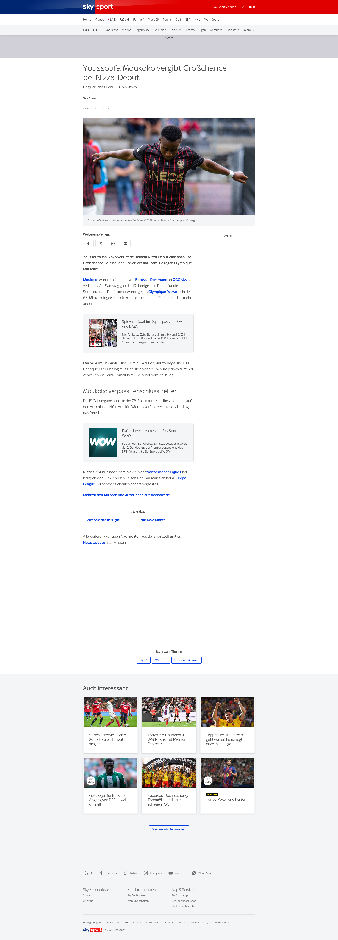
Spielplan (160, 30)
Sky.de (86, 895)
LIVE (113, 19)
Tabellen (176, 30)
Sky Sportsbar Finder (184, 901)
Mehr (247, 30)
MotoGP (153, 19)
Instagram (156, 873)
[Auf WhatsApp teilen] (113, 243)
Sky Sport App (180, 895)
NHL (197, 19)
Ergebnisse (142, 30)
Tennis (167, 19)
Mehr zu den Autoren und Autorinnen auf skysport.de (126, 495)
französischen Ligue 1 (163, 472)
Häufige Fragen (92, 922)
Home (87, 19)
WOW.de (88, 901)
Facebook (111, 873)
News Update (94, 542)
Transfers (232, 30)
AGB (126, 922)
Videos (99, 19)
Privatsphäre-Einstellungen (195, 922)
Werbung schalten (138, 901)
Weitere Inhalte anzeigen (169, 829)
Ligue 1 (144, 660)
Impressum (112, 922)
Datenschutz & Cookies (146, 922)
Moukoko (90, 279)
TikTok (133, 873)
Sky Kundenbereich (183, 906)
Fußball (124, 19)
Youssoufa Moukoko (186, 660)
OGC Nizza (181, 279)
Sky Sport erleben (224, 7)
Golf (178, 19)
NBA (187, 19)
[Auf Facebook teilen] (88, 243)
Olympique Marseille (164, 291)
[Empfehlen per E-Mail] (125, 243)
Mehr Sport (211, 19)
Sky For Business (137, 895)
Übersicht (111, 30)
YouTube (180, 873)
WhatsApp (204, 873)
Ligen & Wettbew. (210, 30)
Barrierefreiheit (224, 922)
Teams (190, 30)
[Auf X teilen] (100, 243)
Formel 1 (138, 19)
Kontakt (169, 922)
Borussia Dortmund (151, 279)
